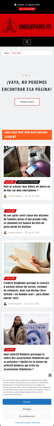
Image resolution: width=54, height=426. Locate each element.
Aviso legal (36, 422)
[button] (50, 375)
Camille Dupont (15, 196)
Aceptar (27, 401)
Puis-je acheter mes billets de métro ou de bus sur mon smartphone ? (27, 189)
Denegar (27, 409)
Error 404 (16, 53)
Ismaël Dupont (15, 303)
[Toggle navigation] (27, 41)
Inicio (6, 53)
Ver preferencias (27, 416)
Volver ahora (28, 101)
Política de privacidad (23, 422)
